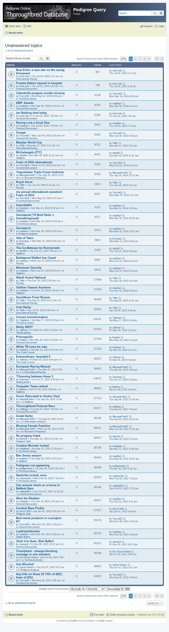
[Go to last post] (124, 70)
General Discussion (26, 88)
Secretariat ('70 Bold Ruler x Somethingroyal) (35, 216)
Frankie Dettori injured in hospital (39, 83)
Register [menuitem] (148, 26)
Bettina (23, 389)
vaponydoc (25, 478)
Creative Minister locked (32, 445)
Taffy (22, 145)
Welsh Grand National (31, 277)
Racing (20, 187)
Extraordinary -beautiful (32, 356)
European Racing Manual (33, 366)
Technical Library (27, 98)
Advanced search (161, 13)
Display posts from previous (54, 588)
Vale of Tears (24, 238)
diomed (23, 438)
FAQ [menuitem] (28, 26)
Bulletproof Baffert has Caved (36, 257)
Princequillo (24, 337)
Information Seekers (35, 421)
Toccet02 (24, 96)
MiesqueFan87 (27, 175)
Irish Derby (23, 307)
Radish (23, 340)
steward (23, 544)
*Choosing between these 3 (34, 376)
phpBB (72, 620)
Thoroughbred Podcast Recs (35, 406)
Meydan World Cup (29, 142)
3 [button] (140, 59)
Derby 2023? (24, 327)
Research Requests (35, 177)
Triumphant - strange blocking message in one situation (36, 552)
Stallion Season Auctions (33, 287)
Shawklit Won (26, 399)
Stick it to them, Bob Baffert (35, 541)
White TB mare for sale (31, 346)
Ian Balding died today (31, 112)
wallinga (23, 409)
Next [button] (162, 59)
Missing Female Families (33, 425)
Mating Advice (23, 382)
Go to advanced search (20, 50)
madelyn (23, 106)
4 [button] (144, 59)
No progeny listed (28, 435)
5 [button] (149, 59)
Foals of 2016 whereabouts (34, 162)
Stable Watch (23, 537)
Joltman (23, 330)
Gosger (21, 132)
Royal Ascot (24, 182)
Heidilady (24, 448)
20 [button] (157, 59)
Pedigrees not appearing (33, 465)
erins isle (24, 76)
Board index (16, 614)
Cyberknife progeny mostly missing (40, 93)
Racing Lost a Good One (33, 122)
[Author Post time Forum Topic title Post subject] (95, 588)
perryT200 (25, 511)
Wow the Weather (28, 498)
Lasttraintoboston (28, 531)
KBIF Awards (25, 103)
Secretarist (23, 228)
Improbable (24, 205)
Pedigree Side (23, 441)
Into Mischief (25, 564)
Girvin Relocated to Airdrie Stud (38, 396)
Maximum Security (29, 267)
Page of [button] (123, 59)
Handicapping (23, 332)
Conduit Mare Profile (30, 508)
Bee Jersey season (28, 455)
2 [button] (135, 59)
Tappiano (24, 320)
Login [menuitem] (161, 26)
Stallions (20, 158)
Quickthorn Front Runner (33, 297)
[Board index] (38, 12)
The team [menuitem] (99, 614)
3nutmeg (24, 379)
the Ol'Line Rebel (28, 557)
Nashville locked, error (31, 475)
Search (154, 13)
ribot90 (23, 155)
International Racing (26, 79)
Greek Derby (24, 416)
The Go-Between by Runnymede (38, 248)
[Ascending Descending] (115, 588)
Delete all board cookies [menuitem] (122, 614)
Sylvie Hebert (26, 567)
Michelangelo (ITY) (29, 152)
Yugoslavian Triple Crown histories (40, 172)
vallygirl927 (25, 491)
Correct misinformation (32, 317)
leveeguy (24, 241)
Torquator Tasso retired (32, 386)
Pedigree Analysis (27, 233)
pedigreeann (26, 468)
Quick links (15, 26)
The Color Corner (25, 352)
